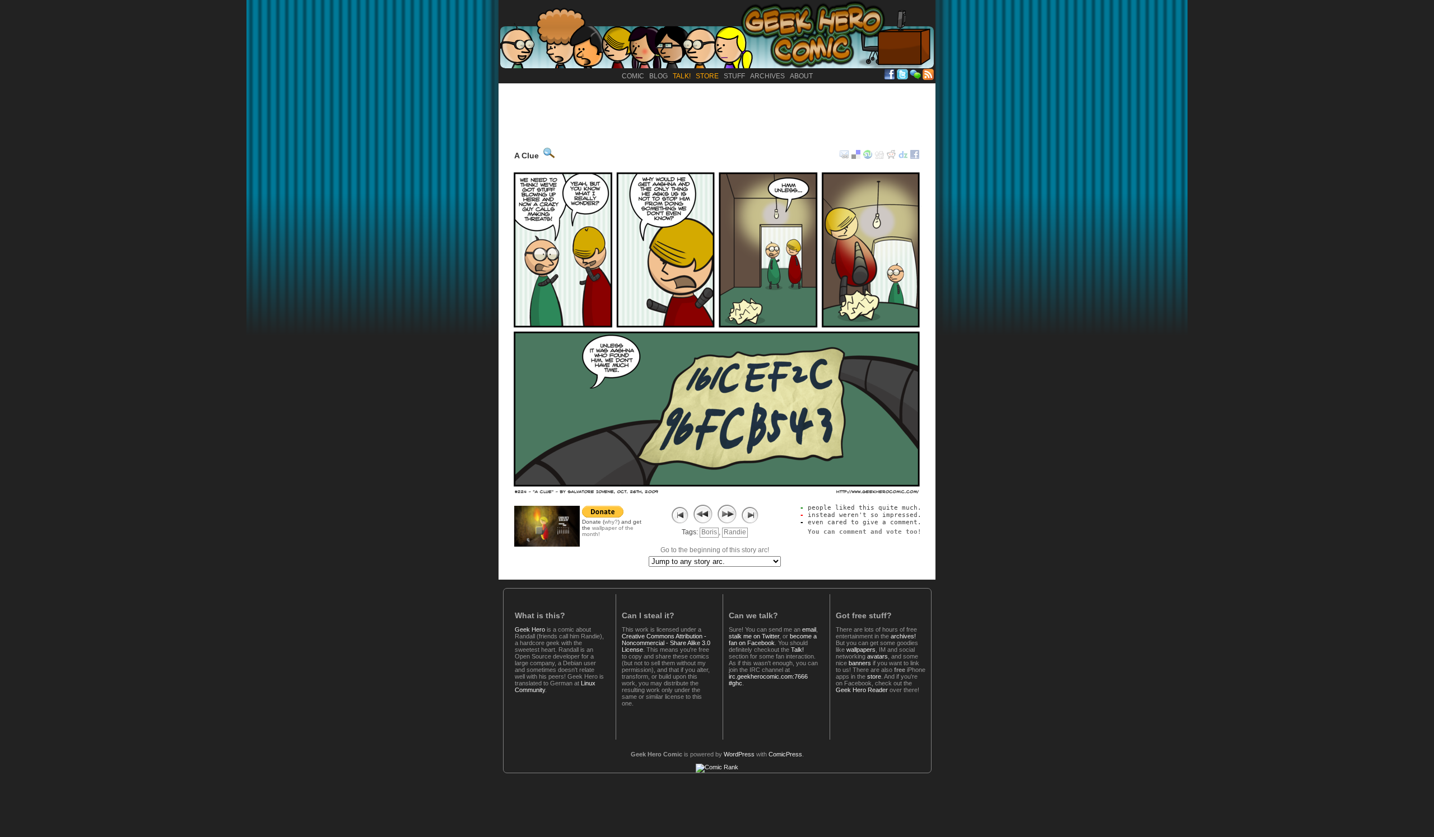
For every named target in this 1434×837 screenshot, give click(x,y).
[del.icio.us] (855, 157)
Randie (735, 532)
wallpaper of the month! (608, 531)
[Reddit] (891, 157)
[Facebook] (914, 157)
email (809, 629)
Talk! (682, 76)
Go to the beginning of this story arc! (714, 550)
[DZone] (902, 157)
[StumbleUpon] (867, 157)
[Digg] (879, 157)
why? (611, 522)
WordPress (739, 754)
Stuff (734, 76)
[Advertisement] (717, 114)
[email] (844, 157)
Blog (658, 76)
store (874, 676)
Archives (767, 76)
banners (860, 663)
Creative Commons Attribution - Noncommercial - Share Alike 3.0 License (666, 643)
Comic (633, 76)
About (801, 76)
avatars (877, 656)
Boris (709, 532)
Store (707, 76)
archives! (903, 636)
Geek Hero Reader (862, 689)
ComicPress (785, 754)
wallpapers (861, 649)
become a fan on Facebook (773, 639)
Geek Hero (530, 629)
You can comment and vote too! (864, 531)
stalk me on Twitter (754, 636)
